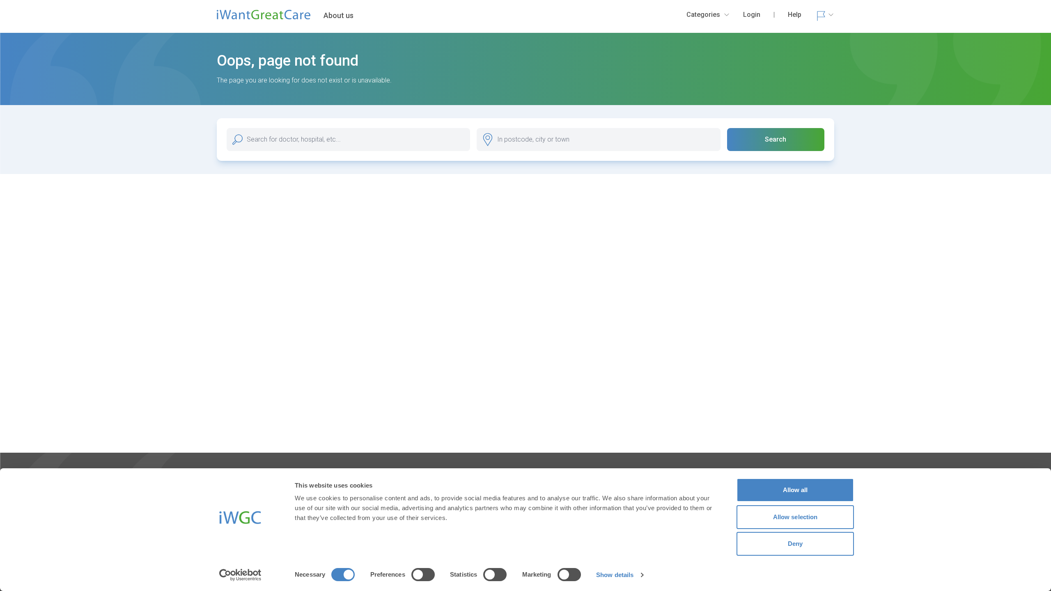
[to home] (263, 18)
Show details (614, 574)
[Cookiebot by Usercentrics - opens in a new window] (240, 575)
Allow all (795, 489)
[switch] (423, 574)
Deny (795, 543)
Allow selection (795, 516)
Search (775, 139)
